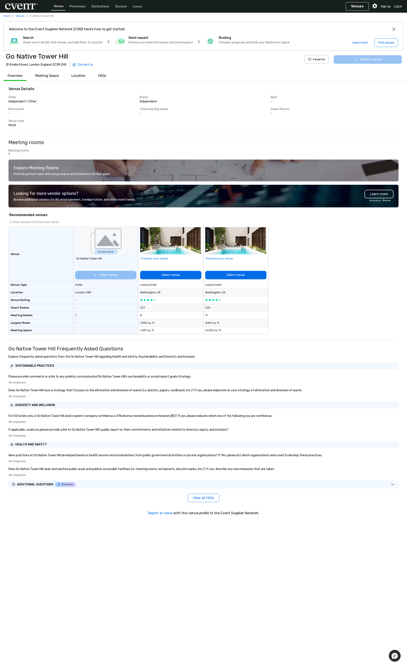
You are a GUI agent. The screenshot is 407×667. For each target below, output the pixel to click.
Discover (121, 6)
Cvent (7, 15)
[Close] (394, 29)
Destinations (100, 6)
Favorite (319, 59)
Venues (59, 6)
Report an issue (160, 513)
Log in (398, 6)
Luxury (137, 6)
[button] (395, 656)
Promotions (78, 6)
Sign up (386, 6)
